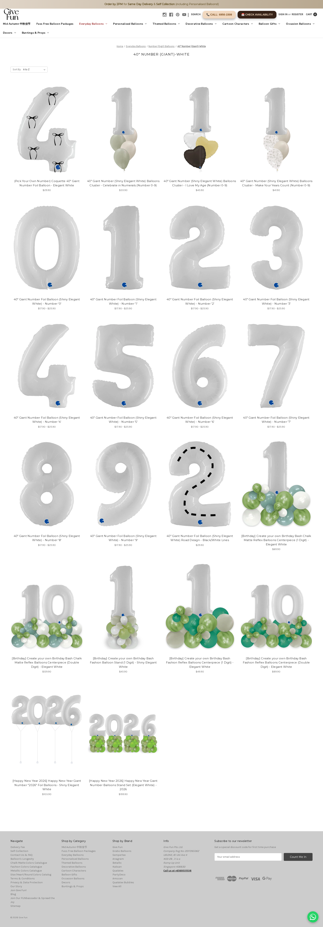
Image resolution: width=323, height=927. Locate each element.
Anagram (118, 858)
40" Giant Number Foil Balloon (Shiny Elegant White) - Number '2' (200, 301)
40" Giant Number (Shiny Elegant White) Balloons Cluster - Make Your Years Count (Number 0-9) (276, 183)
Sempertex (119, 855)
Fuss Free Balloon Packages (54, 24)
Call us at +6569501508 (177, 870)
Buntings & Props (33, 33)
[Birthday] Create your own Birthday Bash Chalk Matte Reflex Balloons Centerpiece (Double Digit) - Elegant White (47, 663)
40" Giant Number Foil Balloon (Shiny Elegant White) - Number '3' (276, 301)
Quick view (46, 129)
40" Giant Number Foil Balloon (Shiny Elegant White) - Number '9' (123, 538)
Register (297, 14)
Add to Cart (123, 732)
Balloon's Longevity (22, 858)
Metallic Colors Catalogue (26, 870)
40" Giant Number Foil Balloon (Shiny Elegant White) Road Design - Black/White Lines (200, 538)
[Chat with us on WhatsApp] (313, 917)
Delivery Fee (17, 847)
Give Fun (118, 847)
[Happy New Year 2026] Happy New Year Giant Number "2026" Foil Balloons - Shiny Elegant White (47, 785)
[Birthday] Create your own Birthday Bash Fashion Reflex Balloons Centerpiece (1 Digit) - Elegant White (200, 663)
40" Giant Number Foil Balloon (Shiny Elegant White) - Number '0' (47, 301)
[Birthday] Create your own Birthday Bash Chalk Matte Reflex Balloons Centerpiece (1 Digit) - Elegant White (276, 540)
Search (196, 14)
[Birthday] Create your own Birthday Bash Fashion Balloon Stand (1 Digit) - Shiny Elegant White (123, 663)
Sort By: (17, 69)
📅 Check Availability (257, 14)
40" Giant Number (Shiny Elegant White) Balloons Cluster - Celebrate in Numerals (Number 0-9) (123, 183)
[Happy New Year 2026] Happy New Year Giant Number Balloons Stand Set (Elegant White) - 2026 (123, 785)
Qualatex (118, 870)
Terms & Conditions (22, 878)
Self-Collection (19, 851)
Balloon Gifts (268, 24)
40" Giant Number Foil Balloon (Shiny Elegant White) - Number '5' (123, 420)
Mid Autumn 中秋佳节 (16, 24)
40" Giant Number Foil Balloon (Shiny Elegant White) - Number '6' (200, 420)
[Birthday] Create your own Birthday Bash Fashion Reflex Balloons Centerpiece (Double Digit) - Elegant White (276, 663)
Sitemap (15, 906)
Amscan (118, 878)
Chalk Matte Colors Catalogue (28, 862)
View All (117, 886)
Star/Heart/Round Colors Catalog (30, 874)
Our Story (16, 886)
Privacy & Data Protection (26, 882)
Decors (7, 33)
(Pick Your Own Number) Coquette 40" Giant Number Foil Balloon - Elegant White (46, 183)
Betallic (117, 862)
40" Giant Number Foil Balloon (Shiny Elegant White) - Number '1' (123, 301)
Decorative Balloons (199, 24)
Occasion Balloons (298, 24)
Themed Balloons (164, 24)
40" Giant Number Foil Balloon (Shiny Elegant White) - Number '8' (47, 538)
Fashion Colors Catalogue (26, 866)
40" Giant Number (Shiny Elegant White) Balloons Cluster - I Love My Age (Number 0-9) (200, 183)
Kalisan (117, 866)
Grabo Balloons (122, 851)
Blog (13, 894)
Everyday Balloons (91, 24)
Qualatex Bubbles (123, 882)
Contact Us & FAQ (21, 855)
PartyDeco (119, 874)
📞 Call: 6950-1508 (219, 14)
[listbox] (35, 69)
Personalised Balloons (128, 24)
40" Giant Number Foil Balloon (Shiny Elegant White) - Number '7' (276, 420)
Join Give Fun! (18, 890)
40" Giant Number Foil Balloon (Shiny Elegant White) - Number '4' (47, 420)
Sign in (283, 14)
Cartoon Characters (235, 24)
